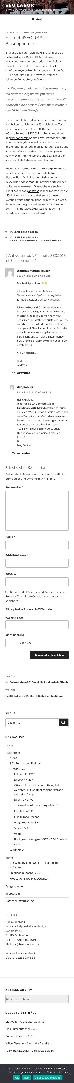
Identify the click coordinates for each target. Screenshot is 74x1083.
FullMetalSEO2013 (24, 232)
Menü (39, 19)
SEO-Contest (53, 240)
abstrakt (33, 191)
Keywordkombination (26, 240)
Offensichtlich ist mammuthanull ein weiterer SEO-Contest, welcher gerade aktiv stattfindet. (38, 790)
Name (10, 537)
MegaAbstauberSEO (27, 822)
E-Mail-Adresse (16, 555)
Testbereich (13, 752)
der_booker (38, 32)
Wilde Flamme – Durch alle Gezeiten (28, 1043)
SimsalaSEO (21, 828)
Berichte (10, 857)
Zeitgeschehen (14, 886)
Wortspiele (17, 850)
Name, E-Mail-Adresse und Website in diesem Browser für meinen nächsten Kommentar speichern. (36, 596)
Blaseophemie (19, 138)
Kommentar (14, 487)
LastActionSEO (23, 811)
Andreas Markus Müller (33, 270)
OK (17, 1077)
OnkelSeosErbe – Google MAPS (38, 805)
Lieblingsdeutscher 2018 (25, 872)
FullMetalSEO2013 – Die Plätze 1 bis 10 (29, 1050)
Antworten (23, 372)
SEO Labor (19, 5)
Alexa (13, 758)
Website (10, 573)
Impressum (12, 893)
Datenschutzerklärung (19, 901)
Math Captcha (14, 635)
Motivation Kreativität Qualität (29, 878)
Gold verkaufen (23, 780)
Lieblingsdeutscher (26, 816)
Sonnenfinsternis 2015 (19, 1036)
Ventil (18, 833)
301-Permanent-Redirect (26, 763)
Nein (26, 1077)
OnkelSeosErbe (24, 800)
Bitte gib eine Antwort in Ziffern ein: (28, 609)
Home (9, 745)
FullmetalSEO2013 (27, 133)
